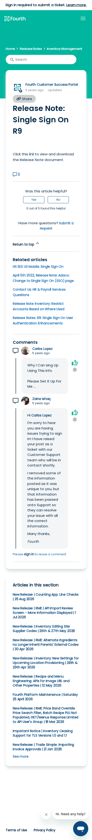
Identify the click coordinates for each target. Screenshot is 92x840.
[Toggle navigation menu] (83, 18)
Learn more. (76, 4)
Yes (33, 200)
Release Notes (31, 49)
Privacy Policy (44, 830)
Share (26, 98)
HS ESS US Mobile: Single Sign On (38, 266)
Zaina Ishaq (41, 399)
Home (10, 49)
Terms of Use (16, 830)
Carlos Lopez (42, 349)
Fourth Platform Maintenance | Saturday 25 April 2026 (45, 696)
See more (21, 756)
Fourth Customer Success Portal (51, 84)
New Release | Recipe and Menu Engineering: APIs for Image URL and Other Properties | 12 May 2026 (41, 681)
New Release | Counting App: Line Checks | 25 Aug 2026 (46, 596)
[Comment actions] (75, 369)
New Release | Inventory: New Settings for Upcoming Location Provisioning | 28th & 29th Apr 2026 (46, 663)
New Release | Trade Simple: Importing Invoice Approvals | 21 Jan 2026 (43, 746)
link (31, 154)
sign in (29, 554)
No (58, 200)
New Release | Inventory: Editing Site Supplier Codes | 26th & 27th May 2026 (44, 628)
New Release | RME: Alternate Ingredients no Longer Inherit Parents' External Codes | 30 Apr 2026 (46, 644)
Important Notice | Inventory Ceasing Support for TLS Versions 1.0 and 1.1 (42, 733)
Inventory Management (64, 49)
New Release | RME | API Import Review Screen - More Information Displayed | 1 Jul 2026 (44, 612)
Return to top (24, 244)
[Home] (15, 19)
